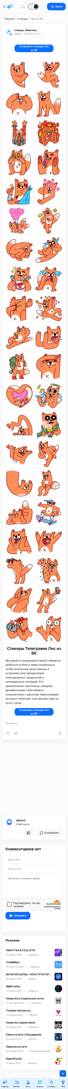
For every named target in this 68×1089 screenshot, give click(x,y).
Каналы (16, 1086)
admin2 (21, 820)
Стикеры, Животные (25, 30)
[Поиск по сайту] (23, 6)
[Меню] (4, 6)
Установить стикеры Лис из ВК (34, 48)
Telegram (9, 18)
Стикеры (22, 18)
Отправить (20, 915)
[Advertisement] (34, 777)
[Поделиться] (16, 733)
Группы (39, 1086)
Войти (59, 6)
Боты (28, 1086)
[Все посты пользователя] (28, 833)
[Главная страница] (10, 6)
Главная (4, 1086)
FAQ (63, 1086)
